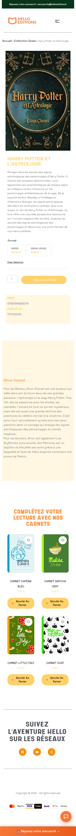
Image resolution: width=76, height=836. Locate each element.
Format (12, 240)
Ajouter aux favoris (28, 540)
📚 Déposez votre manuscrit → (38, 831)
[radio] (16, 250)
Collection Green (25, 41)
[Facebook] (23, 752)
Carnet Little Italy (21, 663)
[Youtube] (37, 752)
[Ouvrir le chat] (66, 816)
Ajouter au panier (45, 280)
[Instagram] (52, 752)
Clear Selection (15, 262)
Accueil (7, 41)
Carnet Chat (55, 663)
